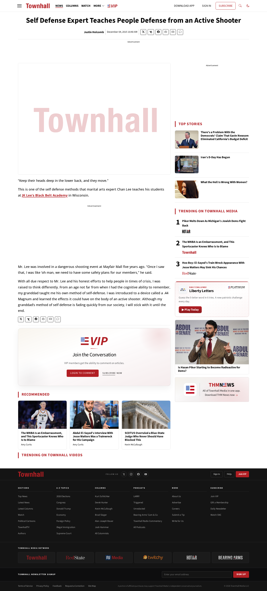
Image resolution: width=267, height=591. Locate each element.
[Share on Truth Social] (151, 32)
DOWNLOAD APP (184, 6)
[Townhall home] (30, 474)
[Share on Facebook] (158, 32)
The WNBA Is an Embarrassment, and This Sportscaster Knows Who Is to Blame (42, 436)
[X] (124, 474)
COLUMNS (72, 6)
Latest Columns (25, 508)
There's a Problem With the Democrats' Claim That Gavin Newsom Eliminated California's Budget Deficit (225, 136)
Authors (22, 533)
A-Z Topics (62, 488)
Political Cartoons (26, 521)
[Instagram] (131, 474)
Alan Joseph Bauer (104, 521)
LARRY (136, 496)
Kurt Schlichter (102, 496)
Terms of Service (25, 586)
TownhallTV (23, 527)
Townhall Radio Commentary (148, 521)
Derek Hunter (101, 502)
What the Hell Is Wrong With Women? (224, 182)
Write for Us (177, 521)
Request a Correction (74, 586)
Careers (175, 508)
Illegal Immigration (65, 527)
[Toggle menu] (19, 5)
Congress (60, 502)
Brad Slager (101, 515)
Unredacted (139, 508)
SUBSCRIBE (225, 6)
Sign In (216, 474)
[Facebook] (138, 474)
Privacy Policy (42, 586)
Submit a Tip (178, 515)
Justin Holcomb (94, 32)
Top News (22, 496)
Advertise (176, 502)
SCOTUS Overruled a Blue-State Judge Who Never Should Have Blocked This (144, 436)
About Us (176, 496)
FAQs (229, 474)
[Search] (240, 6)
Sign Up (241, 574)
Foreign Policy (63, 521)
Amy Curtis (26, 444)
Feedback (57, 586)
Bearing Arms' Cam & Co (146, 515)
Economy (61, 515)
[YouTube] (146, 474)
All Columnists (102, 533)
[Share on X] (143, 32)
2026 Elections (63, 496)
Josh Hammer (102, 527)
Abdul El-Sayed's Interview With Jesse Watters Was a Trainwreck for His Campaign (93, 436)
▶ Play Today (190, 310)
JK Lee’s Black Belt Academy (45, 195)
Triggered (138, 502)
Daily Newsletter (218, 508)
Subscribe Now (112, 373)
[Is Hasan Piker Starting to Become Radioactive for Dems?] (212, 342)
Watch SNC (216, 515)
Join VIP (242, 474)
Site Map (92, 586)
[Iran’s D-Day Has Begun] (187, 164)
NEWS (59, 6)
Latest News (23, 502)
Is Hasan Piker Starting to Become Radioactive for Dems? (209, 369)
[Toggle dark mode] (248, 6)
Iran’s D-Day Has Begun (215, 157)
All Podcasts (139, 527)
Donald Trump (63, 508)
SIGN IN (206, 6)
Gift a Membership (219, 502)
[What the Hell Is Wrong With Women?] (187, 189)
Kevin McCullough (133, 444)
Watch (21, 515)
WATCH (85, 6)
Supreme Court (63, 533)
